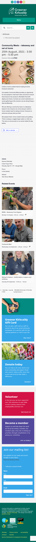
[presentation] (17, 198)
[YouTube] (24, 2)
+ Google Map (19, 166)
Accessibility (24, 532)
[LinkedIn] (15, 2)
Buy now (27, 338)
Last (5, 480)
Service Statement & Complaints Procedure (14, 537)
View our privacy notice (11, 460)
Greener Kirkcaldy (18, 11)
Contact (4, 534)
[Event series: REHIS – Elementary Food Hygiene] (25, 214)
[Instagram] (21, 2)
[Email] (12, 2)
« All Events (5, 34)
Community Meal (6, 244)
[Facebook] (18, 2)
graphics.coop (6, 514)
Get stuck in (25, 412)
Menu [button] (19, 20)
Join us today (25, 440)
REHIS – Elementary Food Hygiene (12, 212)
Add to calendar (10, 130)
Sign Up (28, 495)
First (5, 474)
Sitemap (4, 532)
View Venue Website (7, 177)
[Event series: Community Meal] (29, 246)
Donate (27, 382)
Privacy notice (13, 532)
